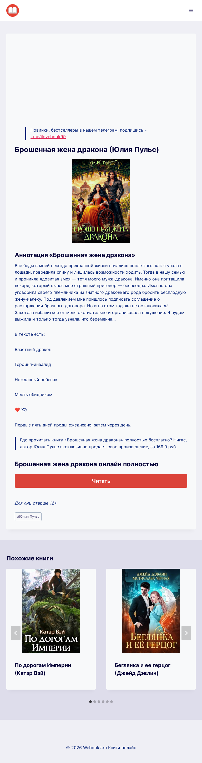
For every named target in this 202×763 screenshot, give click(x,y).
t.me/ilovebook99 (48, 136)
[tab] (90, 701)
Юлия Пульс (28, 516)
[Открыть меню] (191, 10)
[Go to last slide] (16, 633)
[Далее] (186, 633)
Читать (101, 481)
